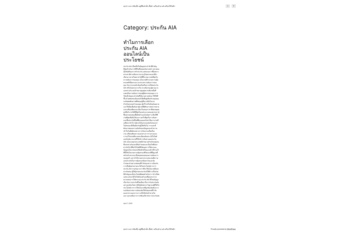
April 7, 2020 (127, 203)
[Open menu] (228, 6)
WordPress (231, 229)
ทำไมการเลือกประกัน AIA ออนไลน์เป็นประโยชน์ (138, 51)
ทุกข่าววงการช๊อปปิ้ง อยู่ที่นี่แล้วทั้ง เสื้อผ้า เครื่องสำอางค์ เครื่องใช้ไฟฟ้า (149, 6)
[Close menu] (234, 6)
